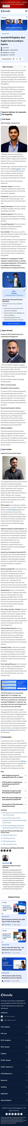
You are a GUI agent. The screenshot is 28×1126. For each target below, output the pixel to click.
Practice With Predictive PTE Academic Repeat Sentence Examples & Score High (14, 820)
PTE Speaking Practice (9, 835)
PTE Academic (16, 169)
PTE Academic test (14, 509)
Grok (17, 59)
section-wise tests (7, 730)
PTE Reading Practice (9, 841)
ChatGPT (14, 59)
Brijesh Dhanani (14, 50)
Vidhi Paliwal (7, 924)
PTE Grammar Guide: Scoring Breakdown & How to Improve (12, 977)
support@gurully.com (10, 1020)
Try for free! (6, 6)
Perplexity (20, 59)
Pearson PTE (5, 33)
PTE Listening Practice (9, 844)
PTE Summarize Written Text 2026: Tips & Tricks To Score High (13, 920)
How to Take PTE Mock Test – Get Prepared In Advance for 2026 (13, 948)
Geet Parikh (6, 47)
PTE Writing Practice (8, 838)
